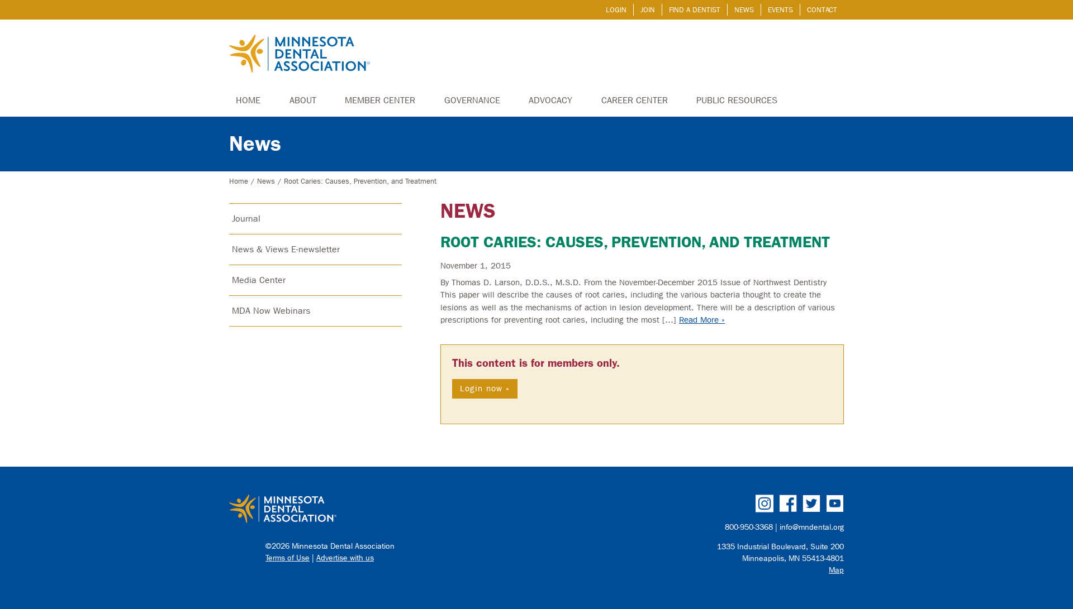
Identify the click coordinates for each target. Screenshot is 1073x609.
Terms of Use (287, 558)
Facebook (788, 503)
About (302, 100)
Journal (246, 218)
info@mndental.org (812, 527)
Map (836, 570)
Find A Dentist (694, 10)
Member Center (380, 100)
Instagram (764, 503)
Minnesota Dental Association (299, 55)
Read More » (702, 320)
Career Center (634, 100)
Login (616, 10)
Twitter (811, 503)
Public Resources (736, 100)
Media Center (259, 280)
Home (248, 100)
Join (647, 10)
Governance (472, 100)
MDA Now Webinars (271, 310)
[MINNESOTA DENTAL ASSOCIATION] (378, 510)
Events (780, 10)
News (744, 10)
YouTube (835, 503)
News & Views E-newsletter (286, 249)
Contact (822, 10)
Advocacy (550, 100)
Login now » (485, 388)
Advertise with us (345, 558)
